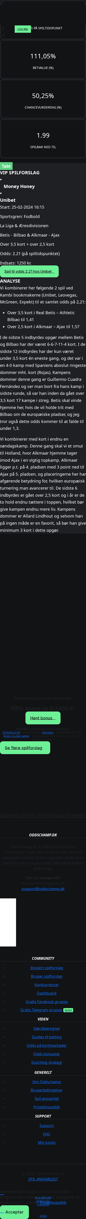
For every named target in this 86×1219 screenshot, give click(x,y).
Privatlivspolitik (46, 1107)
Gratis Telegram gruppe (41, 1009)
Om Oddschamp (46, 1081)
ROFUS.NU (47, 732)
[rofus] (8, 947)
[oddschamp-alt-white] (40, 27)
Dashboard (46, 993)
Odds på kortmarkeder (47, 1045)
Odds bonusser (46, 1053)
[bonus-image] (43, 616)
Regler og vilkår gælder (16, 736)
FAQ (46, 1134)
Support (47, 1125)
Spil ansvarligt (47, 1098)
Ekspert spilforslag (47, 967)
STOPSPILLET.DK (11, 732)
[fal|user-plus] (43, 1192)
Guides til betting (47, 1036)
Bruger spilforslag (46, 976)
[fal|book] (43, 1210)
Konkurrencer (47, 984)
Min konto (47, 1142)
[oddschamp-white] (43, 790)
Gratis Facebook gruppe (47, 1001)
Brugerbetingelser (47, 1090)
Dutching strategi (46, 1062)
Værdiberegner (46, 1028)
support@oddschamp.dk (43, 888)
